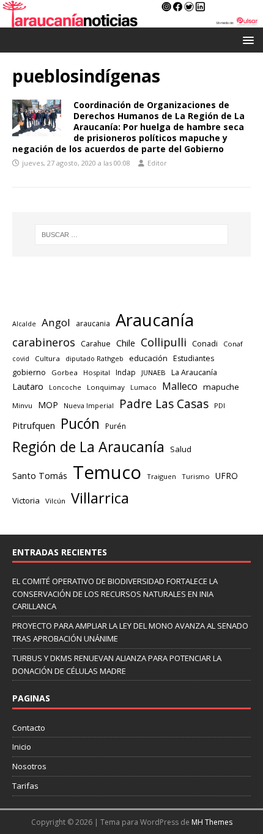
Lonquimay (106, 387)
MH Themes (211, 822)
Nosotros (29, 766)
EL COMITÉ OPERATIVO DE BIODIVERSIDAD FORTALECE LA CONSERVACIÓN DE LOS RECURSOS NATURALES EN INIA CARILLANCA (115, 594)
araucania (93, 323)
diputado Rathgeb (94, 358)
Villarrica (100, 498)
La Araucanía (194, 372)
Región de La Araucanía (88, 446)
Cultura (47, 358)
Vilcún (55, 500)
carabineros (43, 342)
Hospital (96, 372)
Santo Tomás (39, 475)
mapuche (221, 386)
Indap (126, 372)
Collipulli (164, 342)
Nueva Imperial (89, 405)
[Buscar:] (131, 234)
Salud (180, 449)
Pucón (80, 423)
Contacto (28, 727)
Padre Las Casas (164, 404)
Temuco (107, 472)
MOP (48, 405)
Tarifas (25, 785)
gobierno (29, 372)
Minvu (22, 405)
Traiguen (161, 476)
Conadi (205, 343)
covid (20, 358)
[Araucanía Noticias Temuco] (131, 20)
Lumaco (143, 387)
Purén (115, 426)
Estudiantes (193, 358)
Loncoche (65, 387)
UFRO (226, 475)
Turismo (196, 476)
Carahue (96, 343)
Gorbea (64, 372)
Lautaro (27, 386)
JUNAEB (153, 372)
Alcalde (24, 324)
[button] (246, 39)
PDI (219, 405)
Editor (157, 162)
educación (148, 358)
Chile (125, 343)
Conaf (233, 343)
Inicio (21, 746)
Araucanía (155, 320)
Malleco (180, 386)
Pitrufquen (33, 425)
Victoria (26, 500)
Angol (56, 322)
